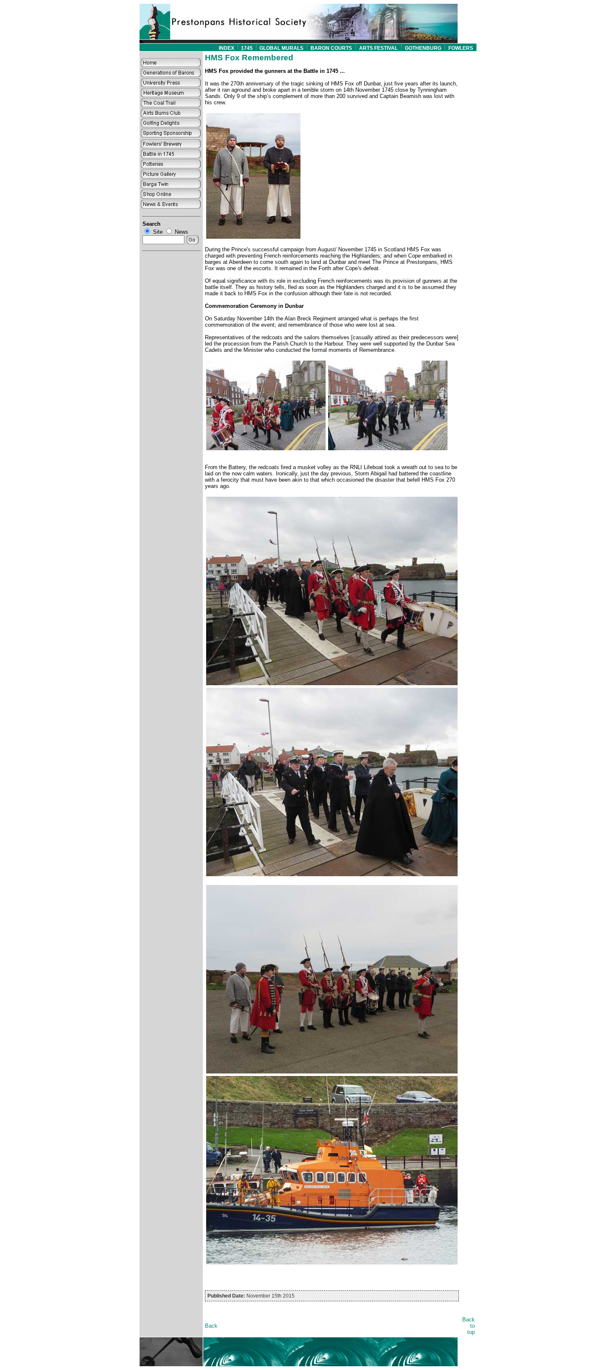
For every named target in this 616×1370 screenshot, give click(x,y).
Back (211, 1326)
